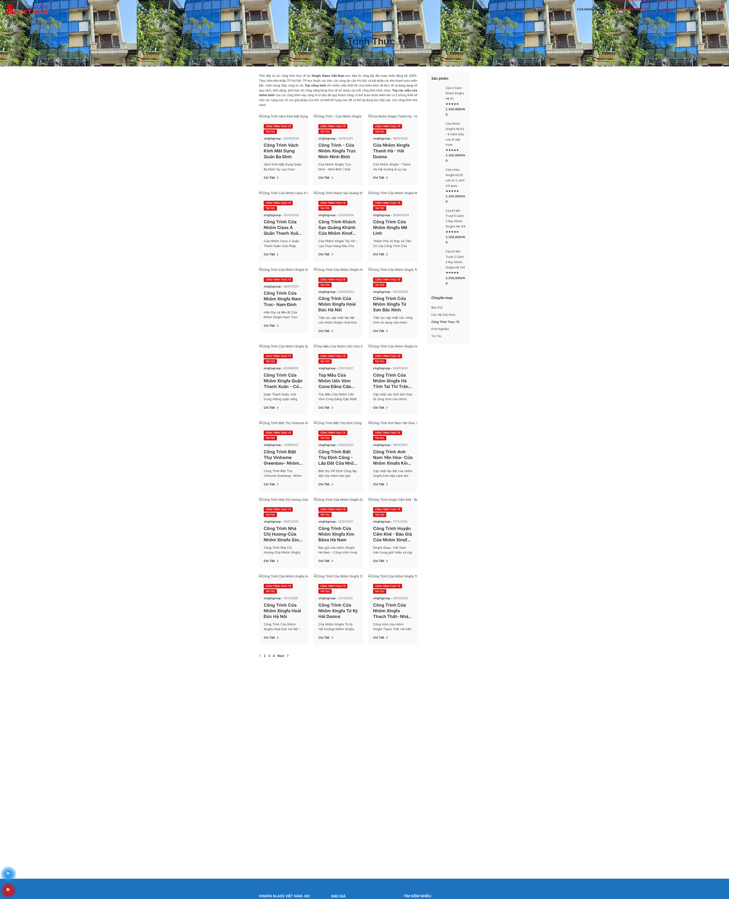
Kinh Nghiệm (440, 329)
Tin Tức (270, 131)
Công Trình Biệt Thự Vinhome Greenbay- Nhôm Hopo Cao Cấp (281, 457)
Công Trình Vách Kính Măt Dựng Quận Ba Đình (281, 150)
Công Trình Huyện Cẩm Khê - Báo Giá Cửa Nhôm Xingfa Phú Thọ (392, 534)
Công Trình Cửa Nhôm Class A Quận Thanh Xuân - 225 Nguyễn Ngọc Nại (282, 227)
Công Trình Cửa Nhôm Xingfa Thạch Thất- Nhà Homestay (390, 610)
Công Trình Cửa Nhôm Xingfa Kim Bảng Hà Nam (336, 534)
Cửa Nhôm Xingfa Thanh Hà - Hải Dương (391, 150)
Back (366, 31)
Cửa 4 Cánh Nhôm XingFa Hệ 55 (455, 93)
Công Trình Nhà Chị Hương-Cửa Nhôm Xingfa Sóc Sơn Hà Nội (282, 534)
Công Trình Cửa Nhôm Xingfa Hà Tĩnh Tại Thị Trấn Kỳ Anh (390, 380)
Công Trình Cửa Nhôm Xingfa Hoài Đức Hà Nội (337, 304)
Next (281, 656)
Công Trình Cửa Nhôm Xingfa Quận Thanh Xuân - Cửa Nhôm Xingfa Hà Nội (283, 380)
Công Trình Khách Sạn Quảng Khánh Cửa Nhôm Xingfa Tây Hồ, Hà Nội (337, 227)
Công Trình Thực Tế (278, 126)
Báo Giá (436, 307)
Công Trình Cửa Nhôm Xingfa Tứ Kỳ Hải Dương (338, 610)
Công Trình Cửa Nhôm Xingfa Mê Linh (390, 227)
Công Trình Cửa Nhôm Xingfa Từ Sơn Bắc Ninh (389, 304)
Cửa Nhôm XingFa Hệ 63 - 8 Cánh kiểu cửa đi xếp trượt (455, 134)
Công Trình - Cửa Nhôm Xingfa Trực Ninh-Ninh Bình (337, 150)
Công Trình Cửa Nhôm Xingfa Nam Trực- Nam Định (282, 298)
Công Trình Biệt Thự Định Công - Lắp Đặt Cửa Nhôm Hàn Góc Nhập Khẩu (337, 457)
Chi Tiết (269, 177)
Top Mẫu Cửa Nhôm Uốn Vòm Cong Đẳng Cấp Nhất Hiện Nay (334, 380)
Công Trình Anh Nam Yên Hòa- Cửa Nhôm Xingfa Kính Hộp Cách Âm (393, 457)
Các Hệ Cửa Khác (443, 314)
